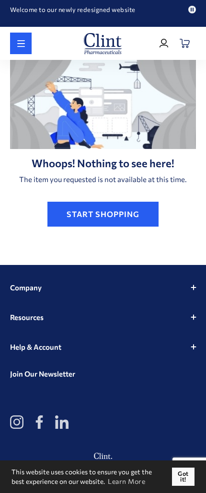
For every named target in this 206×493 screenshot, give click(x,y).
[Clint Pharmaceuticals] (103, 43)
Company (26, 287)
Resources (27, 317)
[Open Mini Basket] (185, 43)
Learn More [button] (126, 481)
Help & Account (35, 347)
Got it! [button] (183, 476)
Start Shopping (103, 213)
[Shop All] (21, 43)
